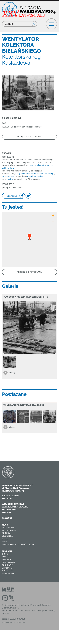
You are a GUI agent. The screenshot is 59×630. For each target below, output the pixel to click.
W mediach (7, 567)
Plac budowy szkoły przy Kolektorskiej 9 (25, 297)
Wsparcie (6, 559)
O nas (5, 554)
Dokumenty (8, 573)
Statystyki (7, 570)
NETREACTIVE (19, 622)
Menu (5, 524)
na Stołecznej (8, 176)
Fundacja (7, 551)
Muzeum (6, 533)
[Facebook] (22, 196)
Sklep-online (8, 562)
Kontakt (6, 512)
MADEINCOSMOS (17, 619)
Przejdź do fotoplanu (29, 136)
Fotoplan (7, 498)
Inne (4, 541)
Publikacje (7, 565)
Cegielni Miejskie (35, 176)
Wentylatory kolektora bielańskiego (23, 405)
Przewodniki (8, 527)
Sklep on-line (9, 509)
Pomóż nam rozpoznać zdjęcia (18, 544)
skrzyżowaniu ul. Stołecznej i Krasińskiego (35, 173)
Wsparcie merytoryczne (15, 506)
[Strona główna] (29, 9)
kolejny (10, 179)
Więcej (12, 372)
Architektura (9, 530)
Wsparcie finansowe (13, 504)
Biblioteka (7, 536)
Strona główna (10, 495)
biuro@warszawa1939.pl (13, 490)
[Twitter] (28, 196)
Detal (5, 538)
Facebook (7, 518)
